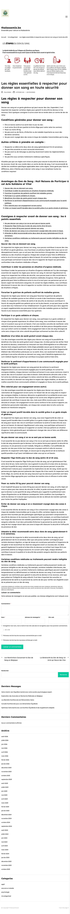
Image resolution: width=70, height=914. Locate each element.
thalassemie (7, 92)
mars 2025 (4, 803)
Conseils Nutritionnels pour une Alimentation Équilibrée (19, 704)
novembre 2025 (6, 771)
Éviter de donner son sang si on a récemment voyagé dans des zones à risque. (34, 231)
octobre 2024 (5, 822)
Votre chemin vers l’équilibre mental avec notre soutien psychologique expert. (26, 692)
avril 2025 (4, 799)
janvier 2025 (5, 810)
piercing (60, 586)
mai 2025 (4, 795)
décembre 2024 (6, 814)
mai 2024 (4, 842)
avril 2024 (4, 846)
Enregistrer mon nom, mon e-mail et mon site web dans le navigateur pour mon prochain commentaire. (35, 626)
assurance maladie (7, 888)
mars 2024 (4, 850)
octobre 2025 (5, 775)
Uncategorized (30, 92)
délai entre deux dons (27, 586)
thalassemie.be (11, 27)
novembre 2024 (6, 818)
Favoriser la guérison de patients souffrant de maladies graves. (28, 193)
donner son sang (39, 586)
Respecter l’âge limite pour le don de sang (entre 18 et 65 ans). (28, 226)
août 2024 (4, 830)
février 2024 (5, 853)
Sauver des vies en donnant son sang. (19, 188)
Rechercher (5, 670)
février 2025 (5, 807)
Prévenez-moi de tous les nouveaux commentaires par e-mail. (22, 635)
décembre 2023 (6, 861)
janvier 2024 (5, 857)
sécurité (47, 588)
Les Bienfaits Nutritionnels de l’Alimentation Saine (17, 700)
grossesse (54, 586)
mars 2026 (4, 756)
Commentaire (6, 603)
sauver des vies (39, 588)
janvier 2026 (5, 764)
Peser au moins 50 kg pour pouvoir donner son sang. (24, 228)
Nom (3, 617)
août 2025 (4, 783)
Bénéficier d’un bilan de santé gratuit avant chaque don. (26, 198)
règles (10, 588)
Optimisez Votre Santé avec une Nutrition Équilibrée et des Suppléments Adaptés (27, 708)
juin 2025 (4, 791)
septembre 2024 (6, 826)
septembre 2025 (6, 779)
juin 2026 (4, 744)
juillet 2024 (4, 834)
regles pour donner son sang (21, 588)
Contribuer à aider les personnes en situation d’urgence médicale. (29, 191)
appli (3, 884)
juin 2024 (4, 838)
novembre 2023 (6, 865)
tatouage (52, 588)
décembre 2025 (6, 767)
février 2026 (5, 760)
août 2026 (4, 736)
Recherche (63, 674)
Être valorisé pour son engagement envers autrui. (23, 206)
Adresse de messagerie (33, 617)
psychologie (5, 892)
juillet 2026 (4, 740)
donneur (47, 586)
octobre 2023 (5, 869)
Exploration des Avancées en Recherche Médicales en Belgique (22, 696)
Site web (51, 617)
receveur (4, 588)
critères (17, 586)
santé (32, 588)
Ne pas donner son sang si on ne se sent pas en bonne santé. (27, 223)
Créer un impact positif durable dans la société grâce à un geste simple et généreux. (36, 208)
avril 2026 (4, 752)
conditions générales (7, 586)
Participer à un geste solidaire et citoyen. (20, 196)
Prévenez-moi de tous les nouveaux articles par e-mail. (20, 640)
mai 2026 (4, 748)
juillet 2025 (4, 787)
